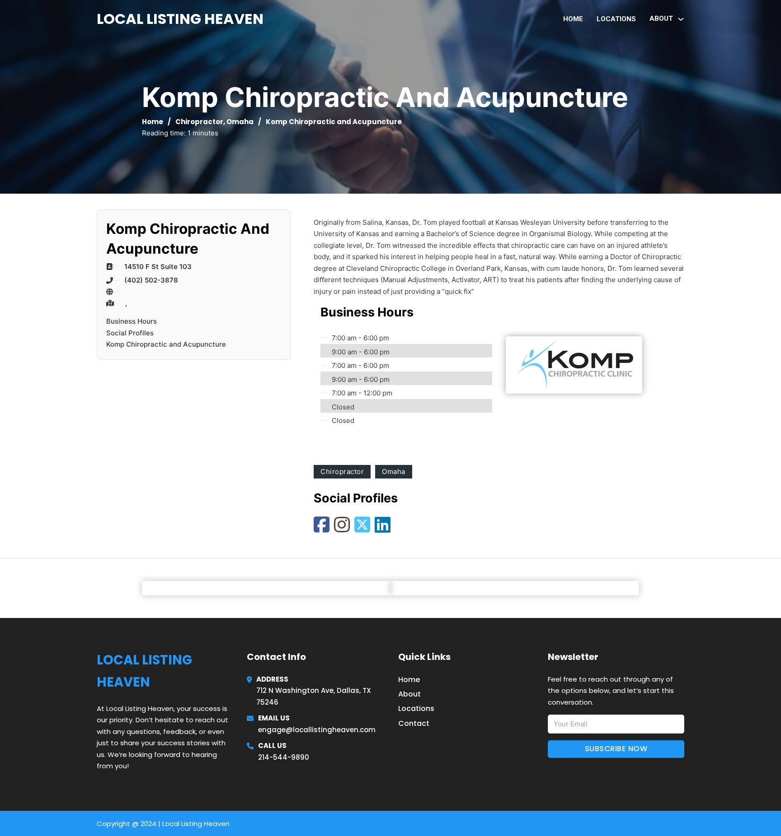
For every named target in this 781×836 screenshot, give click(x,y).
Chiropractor (199, 121)
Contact (413, 723)
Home (573, 19)
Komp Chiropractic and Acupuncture (166, 344)
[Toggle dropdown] (680, 19)
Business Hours (131, 321)
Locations (616, 19)
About (409, 694)
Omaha (240, 121)
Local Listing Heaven (180, 19)
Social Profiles (130, 333)
